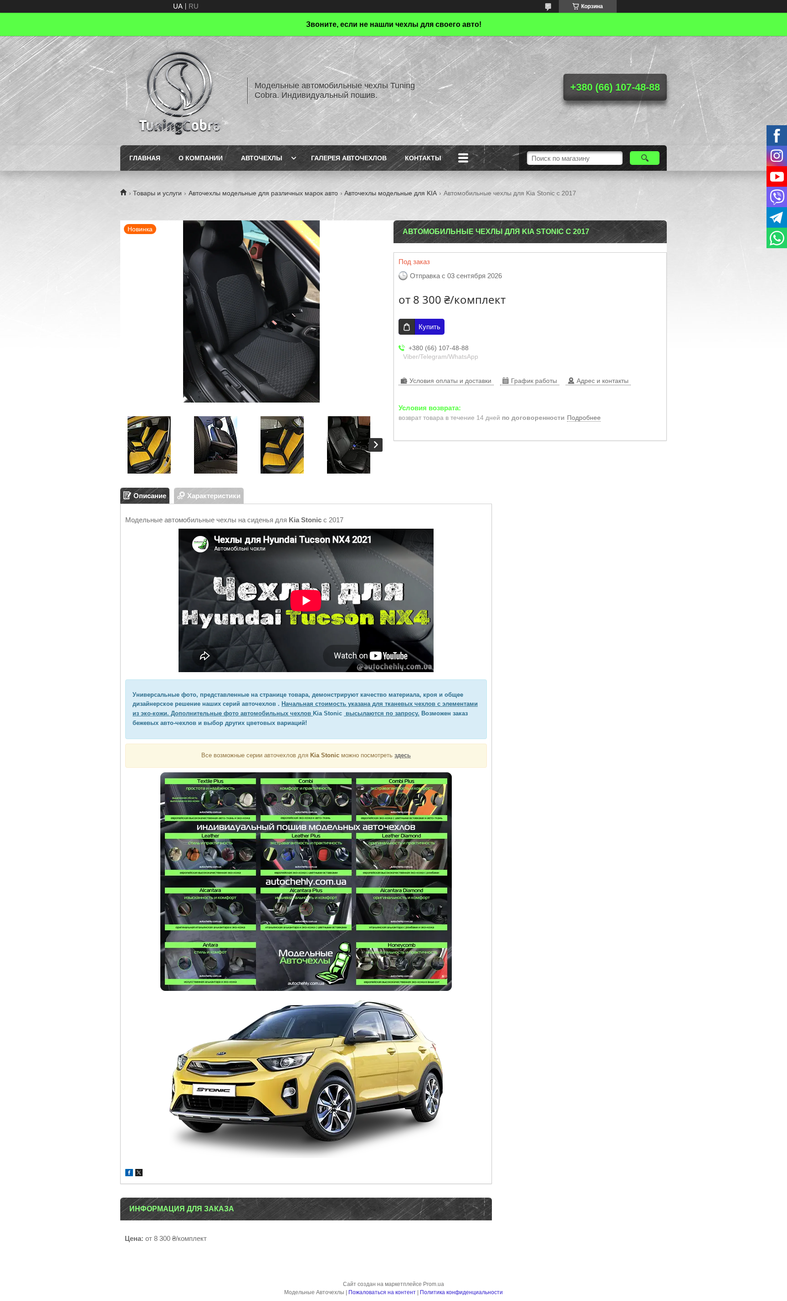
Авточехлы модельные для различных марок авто (263, 193)
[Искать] (644, 158)
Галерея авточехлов (349, 158)
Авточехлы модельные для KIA (390, 193)
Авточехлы (261, 158)
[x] (139, 1174)
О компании (201, 158)
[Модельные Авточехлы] (179, 90)
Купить (429, 327)
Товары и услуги (157, 193)
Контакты (423, 158)
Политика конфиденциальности (461, 1292)
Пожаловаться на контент (382, 1292)
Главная (144, 158)
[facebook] (129, 1174)
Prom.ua (433, 1284)
